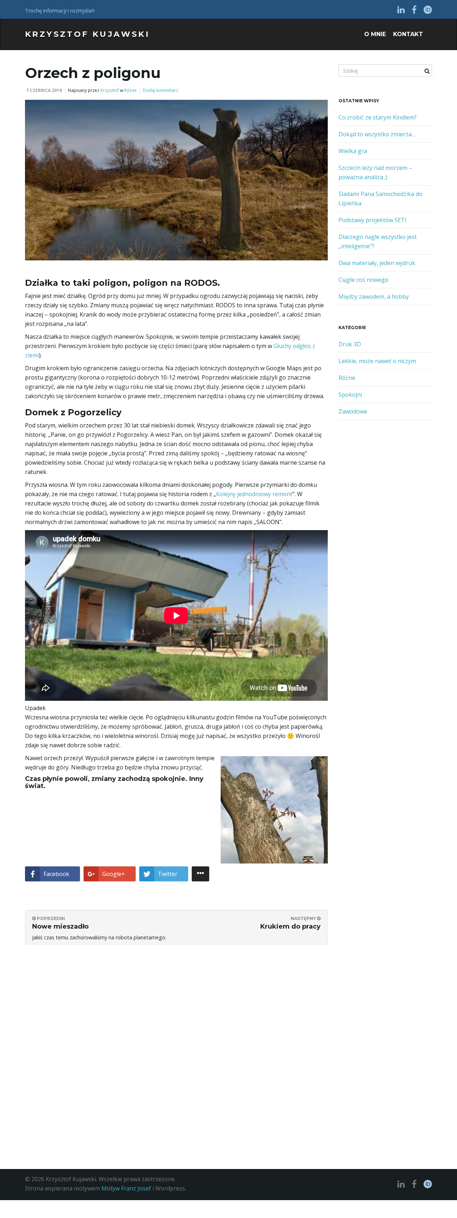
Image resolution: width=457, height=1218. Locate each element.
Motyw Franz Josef (126, 1188)
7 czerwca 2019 (44, 90)
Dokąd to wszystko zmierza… (377, 134)
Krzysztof (109, 90)
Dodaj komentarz (160, 90)
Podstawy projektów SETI (372, 220)
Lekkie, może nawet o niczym (377, 361)
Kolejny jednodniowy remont (254, 494)
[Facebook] (414, 9)
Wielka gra (352, 151)
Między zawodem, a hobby (373, 296)
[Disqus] (176, 1041)
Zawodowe (352, 411)
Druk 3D (349, 344)
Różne (130, 90)
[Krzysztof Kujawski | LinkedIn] (401, 9)
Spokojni (350, 394)
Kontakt (408, 34)
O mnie (375, 34)
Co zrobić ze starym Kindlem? (377, 117)
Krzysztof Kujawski (87, 34)
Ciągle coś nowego (363, 280)
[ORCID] (427, 9)
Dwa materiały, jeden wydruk (376, 263)
